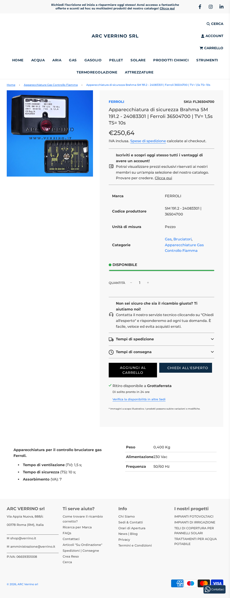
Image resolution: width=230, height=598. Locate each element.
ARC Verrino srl (115, 36)
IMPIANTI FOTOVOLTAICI (193, 516)
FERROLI (116, 102)
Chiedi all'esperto (187, 368)
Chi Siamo (126, 516)
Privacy (124, 540)
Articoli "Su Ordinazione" (82, 545)
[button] (161, 339)
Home (18, 60)
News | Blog (128, 534)
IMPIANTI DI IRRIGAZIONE (194, 522)
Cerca (67, 562)
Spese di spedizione (148, 141)
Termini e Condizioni (135, 545)
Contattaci (71, 539)
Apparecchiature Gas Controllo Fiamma (51, 84)
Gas (168, 239)
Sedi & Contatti (130, 522)
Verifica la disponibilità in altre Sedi (139, 399)
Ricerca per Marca (77, 527)
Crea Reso (71, 556)
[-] (131, 283)
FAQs (67, 533)
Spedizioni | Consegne (81, 551)
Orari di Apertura (131, 528)
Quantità (117, 283)
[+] (148, 283)
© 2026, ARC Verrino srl (22, 584)
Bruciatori (182, 239)
